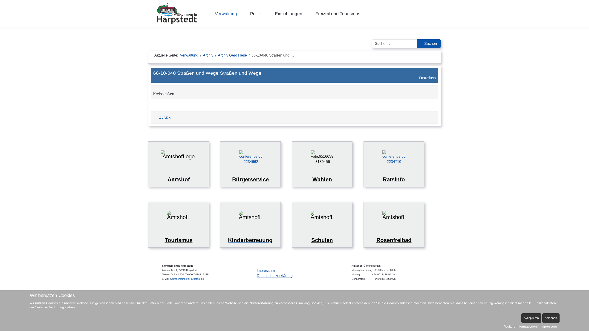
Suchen (430, 44)
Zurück (164, 117)
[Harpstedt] (177, 13)
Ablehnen (551, 318)
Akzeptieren (531, 318)
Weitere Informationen (520, 326)
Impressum (266, 271)
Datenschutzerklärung (275, 276)
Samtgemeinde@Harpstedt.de (187, 278)
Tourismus (179, 240)
